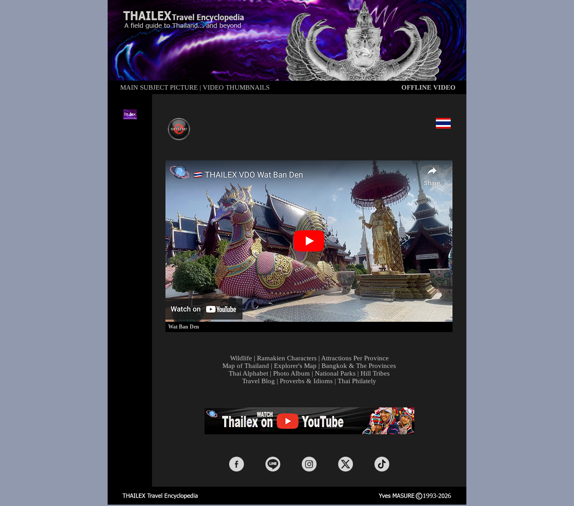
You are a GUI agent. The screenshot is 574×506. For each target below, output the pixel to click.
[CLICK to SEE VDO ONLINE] (179, 138)
